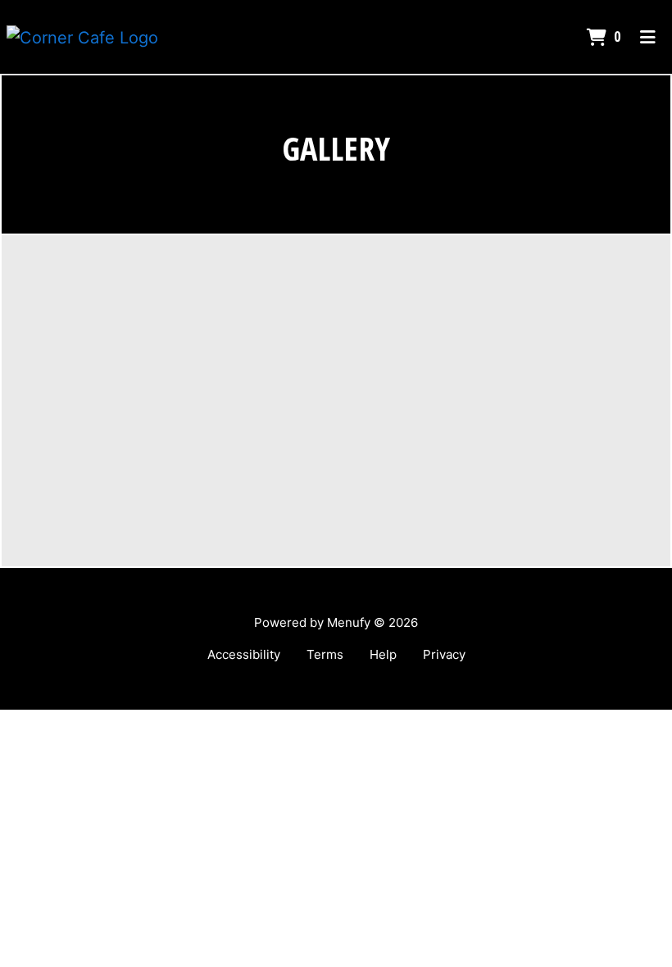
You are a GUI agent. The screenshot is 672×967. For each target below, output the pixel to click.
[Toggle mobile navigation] (647, 37)
